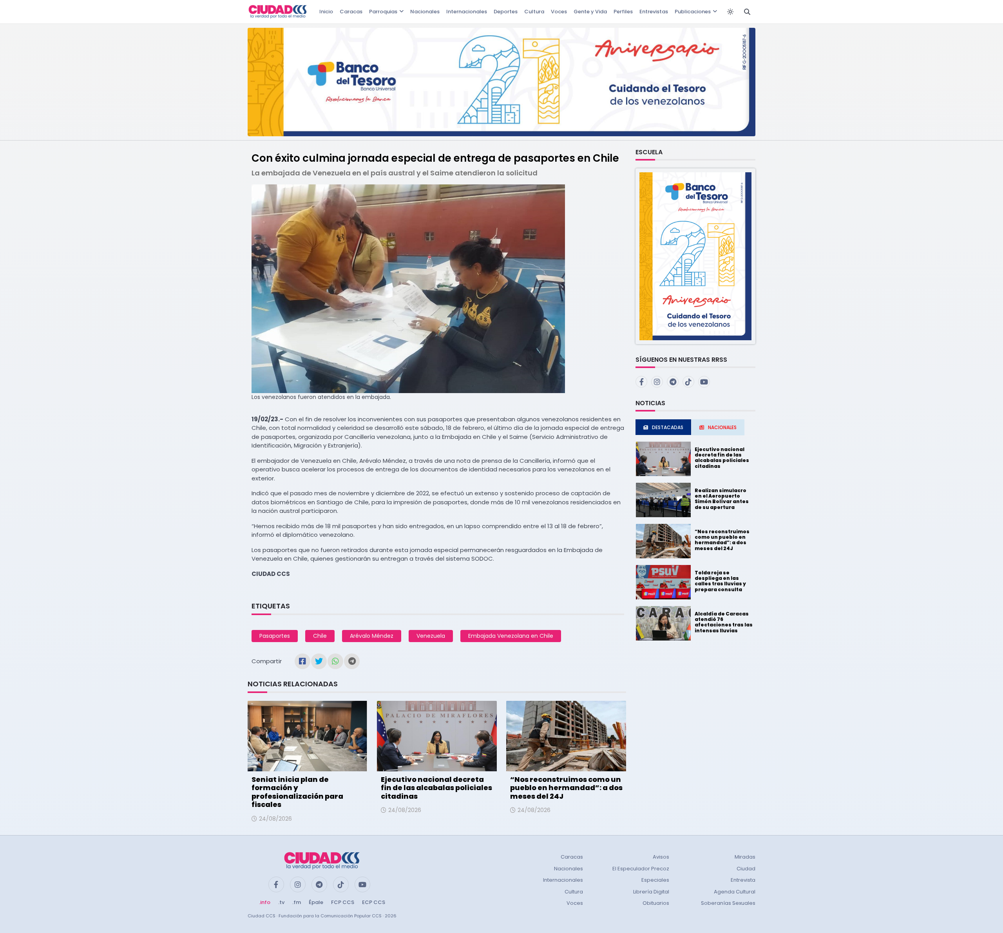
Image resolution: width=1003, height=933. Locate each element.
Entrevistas (653, 11)
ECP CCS (373, 902)
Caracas (351, 11)
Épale (316, 902)
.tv (281, 902)
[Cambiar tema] (730, 12)
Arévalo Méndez (371, 636)
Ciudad (746, 868)
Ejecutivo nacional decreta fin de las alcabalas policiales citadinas (436, 787)
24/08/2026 (275, 819)
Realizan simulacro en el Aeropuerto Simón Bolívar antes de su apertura (722, 499)
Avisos (661, 857)
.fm (296, 902)
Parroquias (383, 11)
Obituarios (656, 903)
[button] (695, 255)
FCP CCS (342, 902)
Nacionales (425, 11)
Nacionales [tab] (722, 427)
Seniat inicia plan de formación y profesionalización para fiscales (297, 792)
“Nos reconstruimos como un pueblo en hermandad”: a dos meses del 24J (566, 787)
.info (264, 902)
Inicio (326, 11)
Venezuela (430, 636)
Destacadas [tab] (667, 427)
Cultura (534, 11)
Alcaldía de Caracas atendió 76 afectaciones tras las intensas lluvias (724, 622)
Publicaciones (693, 11)
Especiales (655, 880)
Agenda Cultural (734, 891)
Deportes (506, 11)
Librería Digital (651, 891)
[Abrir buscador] (747, 12)
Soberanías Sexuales (728, 903)
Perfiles (623, 11)
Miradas (745, 857)
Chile (320, 636)
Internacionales (466, 11)
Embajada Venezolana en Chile (510, 636)
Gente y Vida (590, 11)
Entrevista (743, 880)
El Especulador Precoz (640, 868)
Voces (559, 11)
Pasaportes (274, 636)
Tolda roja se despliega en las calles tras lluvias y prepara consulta (720, 581)
